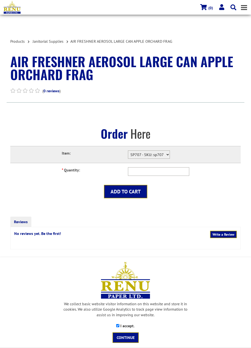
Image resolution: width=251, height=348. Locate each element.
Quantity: (71, 170)
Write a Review (223, 234)
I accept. (127, 325)
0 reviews (51, 90)
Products (17, 41)
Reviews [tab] (21, 221)
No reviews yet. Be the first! (37, 233)
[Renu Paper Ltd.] (127, 7)
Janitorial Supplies (48, 41)
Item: (66, 153)
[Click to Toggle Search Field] (233, 7)
